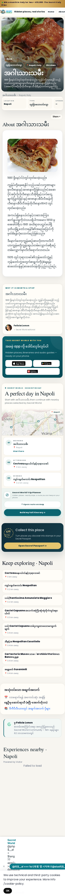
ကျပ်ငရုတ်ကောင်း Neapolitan (29, 479)
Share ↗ (56, 116)
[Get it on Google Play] (46, 363)
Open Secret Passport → (32, 545)
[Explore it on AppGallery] (32, 371)
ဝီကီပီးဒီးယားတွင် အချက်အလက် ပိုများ (29, 708)
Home (51, 11)
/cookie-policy (13, 884)
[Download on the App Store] (18, 363)
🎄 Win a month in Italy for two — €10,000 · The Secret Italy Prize (31, 3)
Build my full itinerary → (32, 512)
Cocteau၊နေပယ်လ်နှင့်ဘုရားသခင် (31, 463)
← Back (8, 58)
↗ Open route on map (32, 504)
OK (7, 890)
